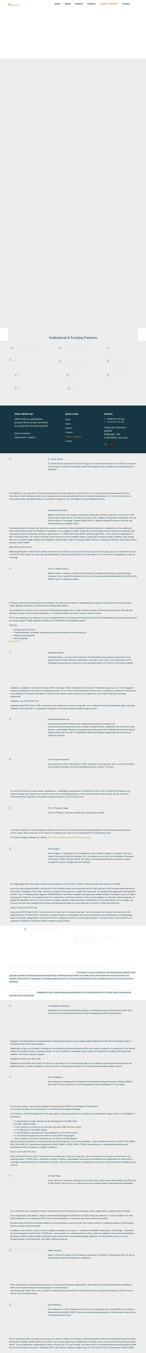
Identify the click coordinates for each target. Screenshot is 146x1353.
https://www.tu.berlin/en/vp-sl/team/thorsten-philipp (69, 837)
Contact (126, 4)
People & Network (109, 4)
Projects (91, 4)
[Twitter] (105, 444)
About (68, 4)
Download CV (15, 641)
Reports (79, 4)
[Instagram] (112, 444)
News (57, 4)
